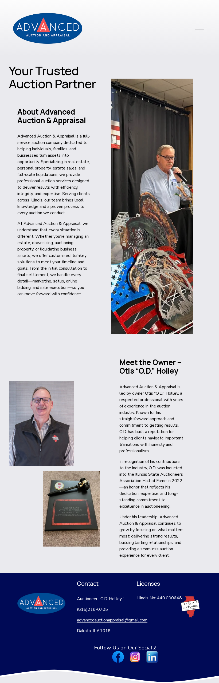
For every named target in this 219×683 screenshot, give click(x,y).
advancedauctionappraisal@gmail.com (112, 620)
